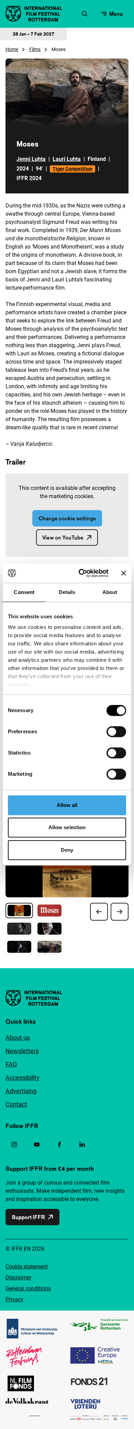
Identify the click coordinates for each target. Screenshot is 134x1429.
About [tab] (110, 592)
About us (17, 1037)
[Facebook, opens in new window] (59, 1144)
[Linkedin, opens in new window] (82, 1144)
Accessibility (22, 1077)
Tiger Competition (72, 169)
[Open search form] (84, 13)
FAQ (11, 1064)
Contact (16, 1104)
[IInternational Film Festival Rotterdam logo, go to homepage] (33, 14)
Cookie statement (26, 1266)
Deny (67, 850)
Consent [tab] (24, 592)
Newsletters (22, 1050)
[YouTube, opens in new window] (36, 1144)
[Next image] (120, 912)
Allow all (67, 805)
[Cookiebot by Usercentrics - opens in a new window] (81, 573)
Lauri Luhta (67, 159)
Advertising (20, 1091)
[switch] (116, 731)
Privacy (14, 1299)
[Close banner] (123, 573)
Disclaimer (18, 1277)
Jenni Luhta (31, 159)
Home (11, 49)
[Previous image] (99, 912)
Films (35, 49)
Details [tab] (67, 592)
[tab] (19, 910)
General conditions (28, 1288)
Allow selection (67, 827)
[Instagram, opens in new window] (14, 1144)
